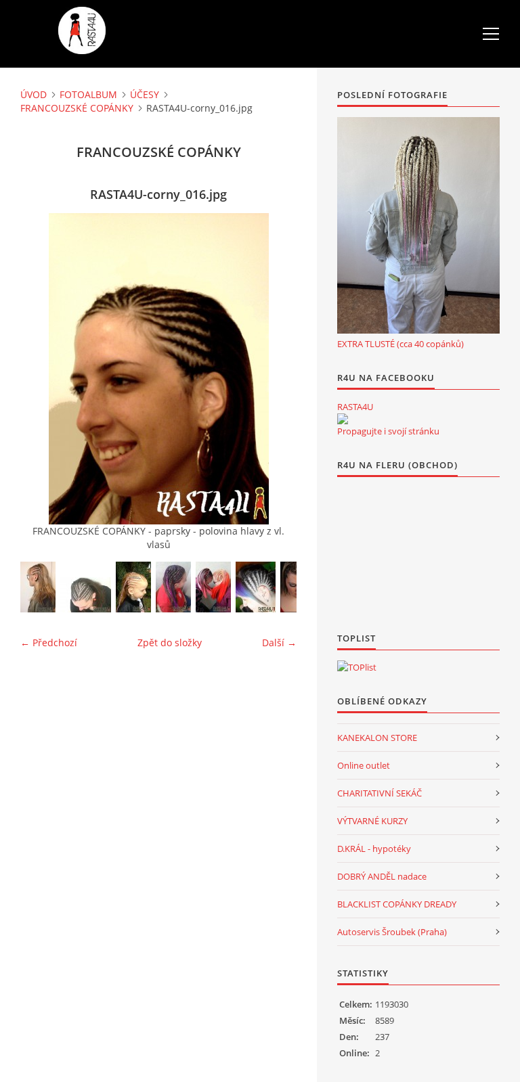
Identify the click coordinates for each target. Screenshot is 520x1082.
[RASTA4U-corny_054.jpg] (213, 587)
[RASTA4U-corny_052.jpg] (256, 587)
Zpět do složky (169, 642)
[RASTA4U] (342, 418)
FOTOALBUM (88, 94)
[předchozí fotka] (42, 368)
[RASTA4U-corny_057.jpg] (85, 594)
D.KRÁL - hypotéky (374, 848)
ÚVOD (33, 94)
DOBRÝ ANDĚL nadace (382, 876)
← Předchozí (48, 642)
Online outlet (363, 765)
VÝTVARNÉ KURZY (372, 821)
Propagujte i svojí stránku (388, 431)
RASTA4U (355, 407)
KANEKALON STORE (377, 737)
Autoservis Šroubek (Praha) (392, 932)
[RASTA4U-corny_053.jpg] (133, 587)
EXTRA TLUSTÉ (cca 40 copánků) (400, 344)
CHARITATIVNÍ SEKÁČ (379, 793)
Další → (279, 642)
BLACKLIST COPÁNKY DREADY (396, 904)
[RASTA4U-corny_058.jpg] (38, 587)
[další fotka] (274, 368)
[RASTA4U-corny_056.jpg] (173, 587)
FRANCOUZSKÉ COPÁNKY (76, 108)
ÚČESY (144, 94)
